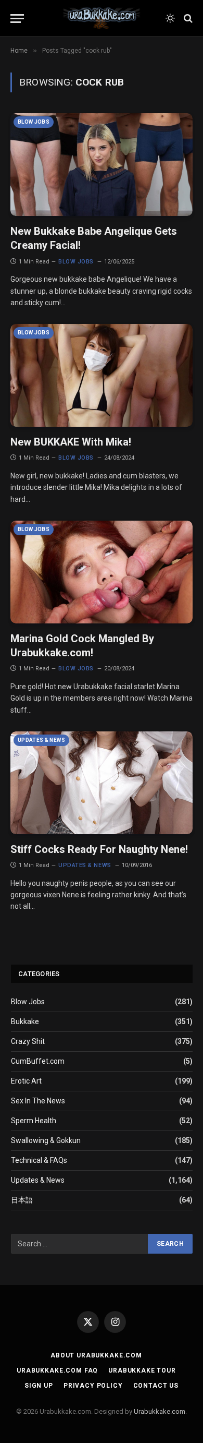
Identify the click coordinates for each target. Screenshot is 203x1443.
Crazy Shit (28, 1041)
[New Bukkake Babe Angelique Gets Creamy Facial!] (101, 164)
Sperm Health (33, 1120)
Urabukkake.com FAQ (57, 1370)
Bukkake (25, 1021)
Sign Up (38, 1385)
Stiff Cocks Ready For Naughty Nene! (99, 849)
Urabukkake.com (159, 1411)
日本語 (22, 1200)
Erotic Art (26, 1081)
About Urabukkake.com (96, 1355)
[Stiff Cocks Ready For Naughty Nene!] (101, 782)
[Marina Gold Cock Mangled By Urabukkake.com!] (101, 572)
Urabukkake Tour (142, 1370)
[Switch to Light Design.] (170, 18)
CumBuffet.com (38, 1061)
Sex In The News (38, 1101)
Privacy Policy (93, 1385)
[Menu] (17, 18)
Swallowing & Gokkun (46, 1140)
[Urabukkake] (101, 18)
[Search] (187, 18)
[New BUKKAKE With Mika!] (101, 375)
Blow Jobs (33, 122)
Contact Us (156, 1385)
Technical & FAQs (39, 1160)
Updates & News (41, 740)
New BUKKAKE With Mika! (70, 442)
